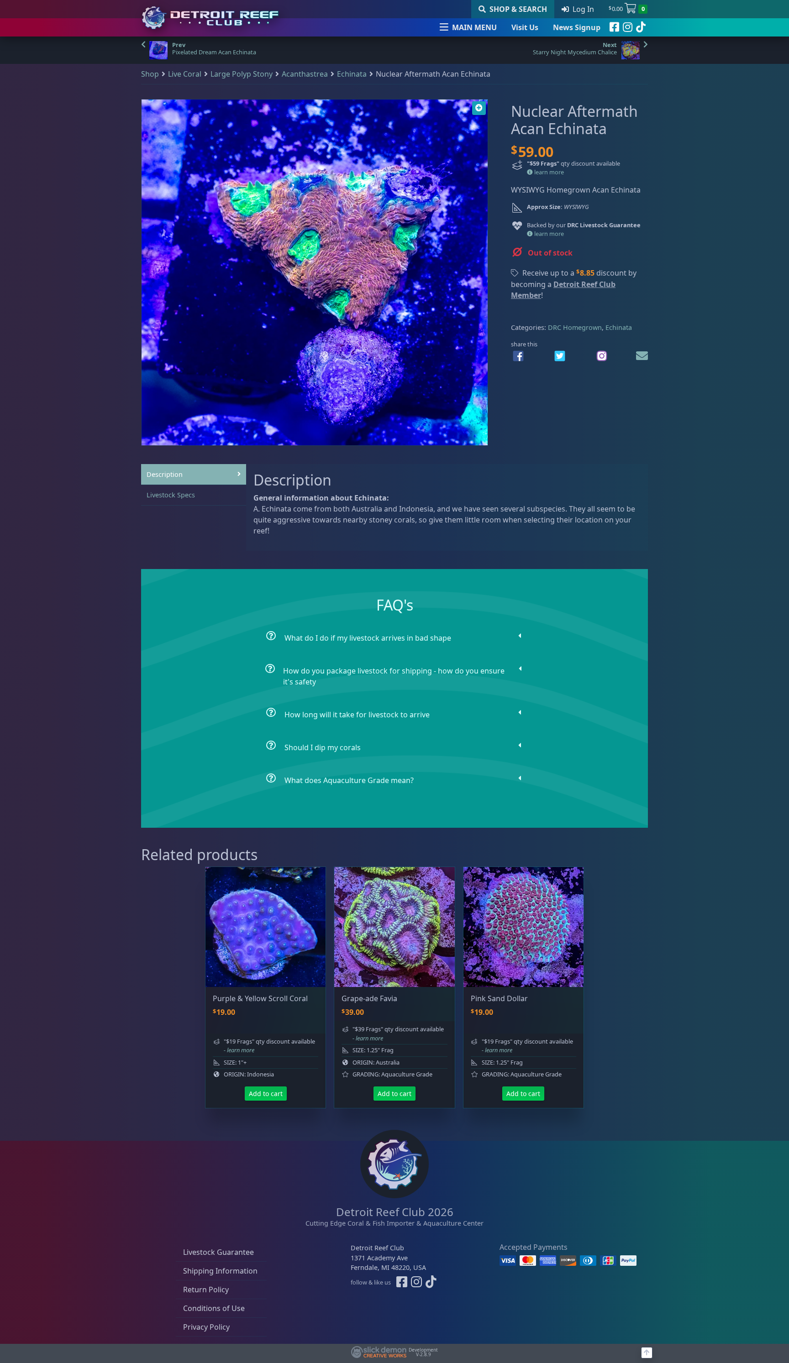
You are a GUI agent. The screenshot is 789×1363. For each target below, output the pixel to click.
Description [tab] (165, 474)
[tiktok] (641, 27)
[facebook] (614, 27)
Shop (150, 74)
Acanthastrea (305, 74)
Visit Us (524, 27)
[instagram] (627, 27)
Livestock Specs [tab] (171, 495)
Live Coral (184, 74)
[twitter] (560, 356)
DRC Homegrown (575, 327)
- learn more (239, 1050)
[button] (479, 108)
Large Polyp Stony (241, 74)
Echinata (352, 74)
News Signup (576, 27)
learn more (548, 172)
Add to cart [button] (266, 1093)
